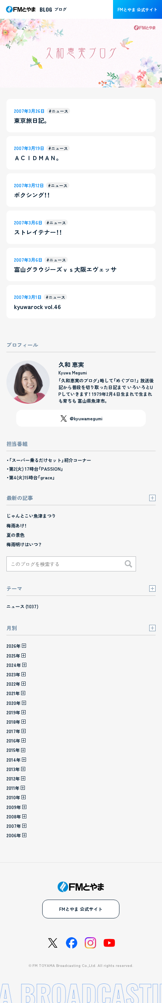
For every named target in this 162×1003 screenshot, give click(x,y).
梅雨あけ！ (16, 525)
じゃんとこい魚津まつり (31, 515)
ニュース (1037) (22, 606)
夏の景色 (15, 535)
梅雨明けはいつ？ (24, 544)
